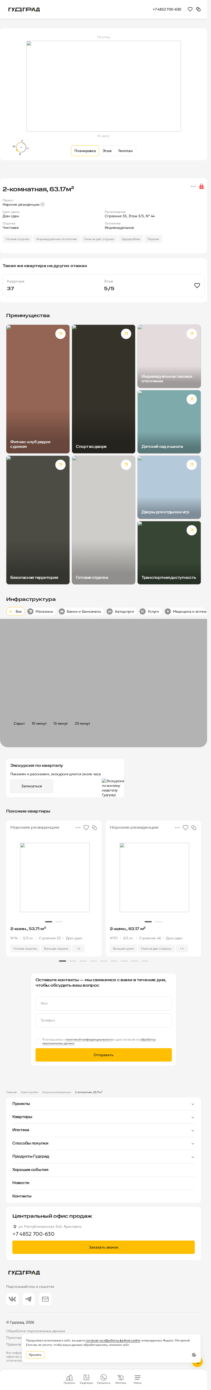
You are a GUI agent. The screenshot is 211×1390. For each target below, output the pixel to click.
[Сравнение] (198, 9)
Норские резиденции (56, 1092)
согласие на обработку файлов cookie (113, 1340)
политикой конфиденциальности (89, 1039)
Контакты (22, 1196)
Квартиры (22, 1117)
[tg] (29, 1299)
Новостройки (30, 1092)
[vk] (12, 1299)
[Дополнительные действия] (193, 186)
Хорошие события (30, 1170)
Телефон (48, 1020)
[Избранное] (190, 9)
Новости (20, 1183)
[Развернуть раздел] (112, 1104)
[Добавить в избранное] (197, 285)
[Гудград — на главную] (24, 9)
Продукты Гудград (30, 1156)
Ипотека (20, 1130)
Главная (11, 1092)
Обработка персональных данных (35, 1331)
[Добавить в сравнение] (94, 828)
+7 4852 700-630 (167, 9)
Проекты (21, 1104)
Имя (44, 1003)
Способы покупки (30, 1143)
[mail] (45, 1299)
